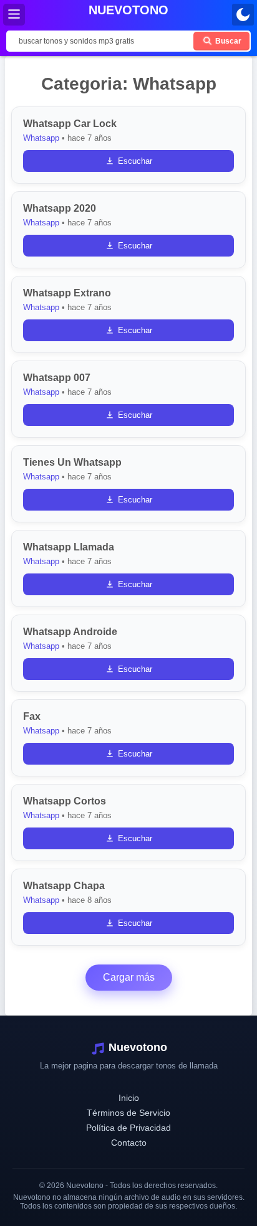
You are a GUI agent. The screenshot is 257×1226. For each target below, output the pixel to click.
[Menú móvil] (14, 15)
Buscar (227, 41)
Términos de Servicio (128, 1113)
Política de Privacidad (128, 1128)
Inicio (129, 1098)
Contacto (129, 1143)
